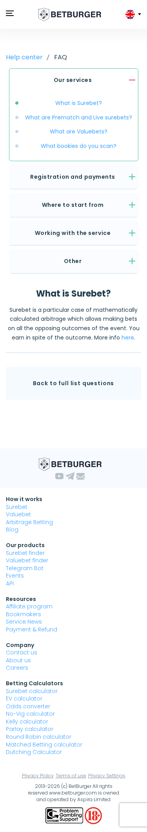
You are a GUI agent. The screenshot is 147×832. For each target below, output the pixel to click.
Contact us (21, 652)
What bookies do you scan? (78, 146)
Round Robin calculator (38, 737)
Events (15, 576)
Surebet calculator (32, 691)
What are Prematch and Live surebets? (78, 117)
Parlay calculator (29, 729)
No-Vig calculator (30, 714)
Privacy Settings (106, 775)
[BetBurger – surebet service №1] (69, 14)
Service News (24, 622)
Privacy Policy (38, 775)
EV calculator (24, 698)
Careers (17, 668)
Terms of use (71, 775)
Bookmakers (23, 614)
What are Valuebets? (78, 131)
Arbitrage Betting (29, 522)
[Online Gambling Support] (65, 815)
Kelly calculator (27, 721)
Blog (12, 529)
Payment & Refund (31, 629)
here (128, 337)
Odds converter (28, 706)
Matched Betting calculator (44, 744)
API (10, 583)
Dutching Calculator (34, 752)
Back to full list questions (73, 383)
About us (18, 660)
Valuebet (18, 514)
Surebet (16, 507)
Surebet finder (25, 553)
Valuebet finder (27, 560)
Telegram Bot (25, 568)
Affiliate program (29, 606)
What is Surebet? (78, 103)
